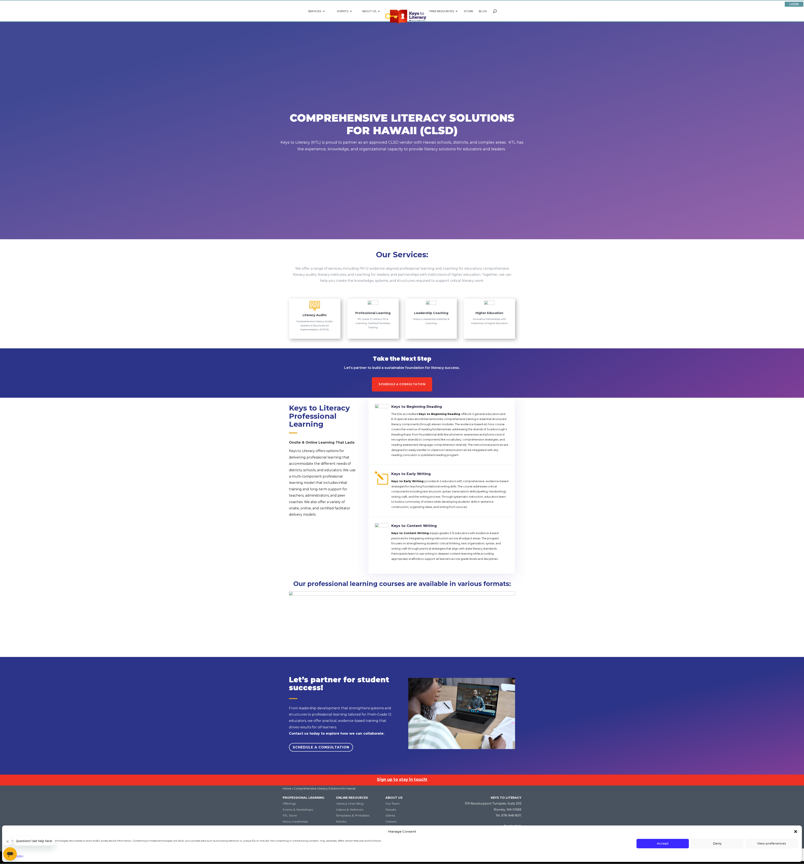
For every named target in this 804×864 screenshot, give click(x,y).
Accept (663, 843)
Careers (391, 821)
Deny (717, 843)
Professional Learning (372, 313)
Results (390, 809)
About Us (369, 11)
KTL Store (290, 815)
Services (314, 11)
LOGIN (794, 4)
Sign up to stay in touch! (402, 779)
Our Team (392, 803)
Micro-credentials (295, 821)
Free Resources (441, 11)
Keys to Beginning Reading (416, 406)
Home (287, 788)
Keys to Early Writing (411, 474)
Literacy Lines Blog (349, 803)
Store (468, 11)
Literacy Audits (315, 315)
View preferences (771, 843)
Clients (390, 815)
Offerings (289, 803)
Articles (341, 821)
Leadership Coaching (431, 313)
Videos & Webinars (349, 809)
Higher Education (489, 313)
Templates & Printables (352, 815)
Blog (483, 11)
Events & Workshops (298, 809)
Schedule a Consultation (402, 384)
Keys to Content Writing (414, 526)
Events (342, 11)
